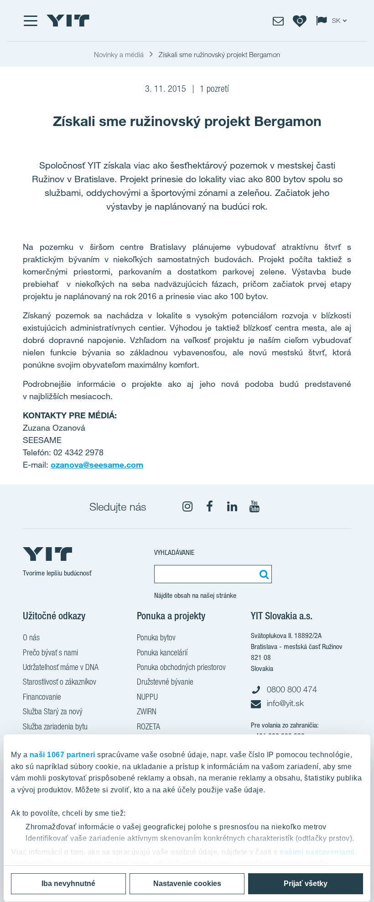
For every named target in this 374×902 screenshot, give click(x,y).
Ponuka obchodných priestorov (181, 667)
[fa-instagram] (187, 506)
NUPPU (147, 697)
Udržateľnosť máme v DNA (61, 667)
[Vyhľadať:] (262, 574)
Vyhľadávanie (174, 552)
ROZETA (148, 726)
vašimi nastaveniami (317, 852)
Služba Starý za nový (53, 711)
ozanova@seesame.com (97, 464)
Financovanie (42, 697)
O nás (31, 637)
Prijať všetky (305, 883)
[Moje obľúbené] (299, 20)
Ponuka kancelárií (162, 652)
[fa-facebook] (210, 506)
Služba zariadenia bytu (55, 726)
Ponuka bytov (156, 637)
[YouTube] (254, 506)
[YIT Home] (68, 20)
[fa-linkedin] (232, 506)
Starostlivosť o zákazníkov (59, 681)
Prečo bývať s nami (50, 652)
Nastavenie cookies (187, 883)
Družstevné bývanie (165, 681)
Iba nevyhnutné (68, 883)
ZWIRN (146, 711)
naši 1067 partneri (62, 755)
